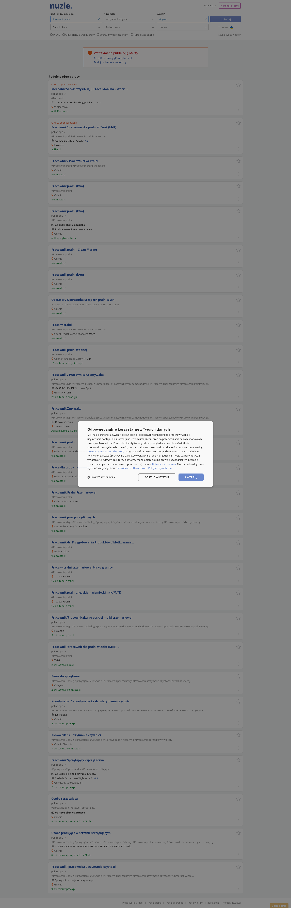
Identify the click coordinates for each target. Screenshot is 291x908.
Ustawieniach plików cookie (131, 468)
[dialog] (145, 454)
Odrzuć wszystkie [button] (157, 477)
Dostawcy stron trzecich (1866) (105, 451)
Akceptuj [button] (191, 477)
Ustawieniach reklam (164, 464)
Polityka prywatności (160, 468)
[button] (101, 477)
